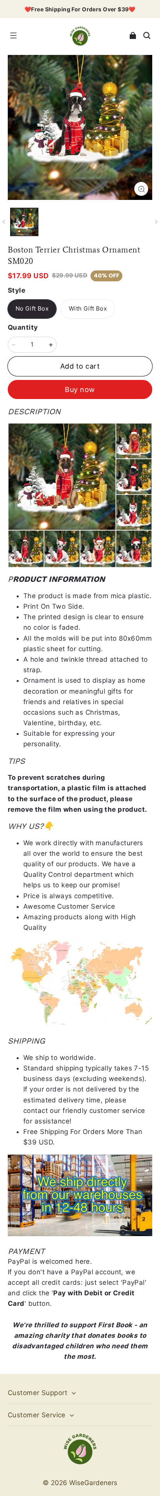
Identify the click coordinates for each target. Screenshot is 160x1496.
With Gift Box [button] (88, 308)
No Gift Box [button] (32, 308)
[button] (13, 35)
